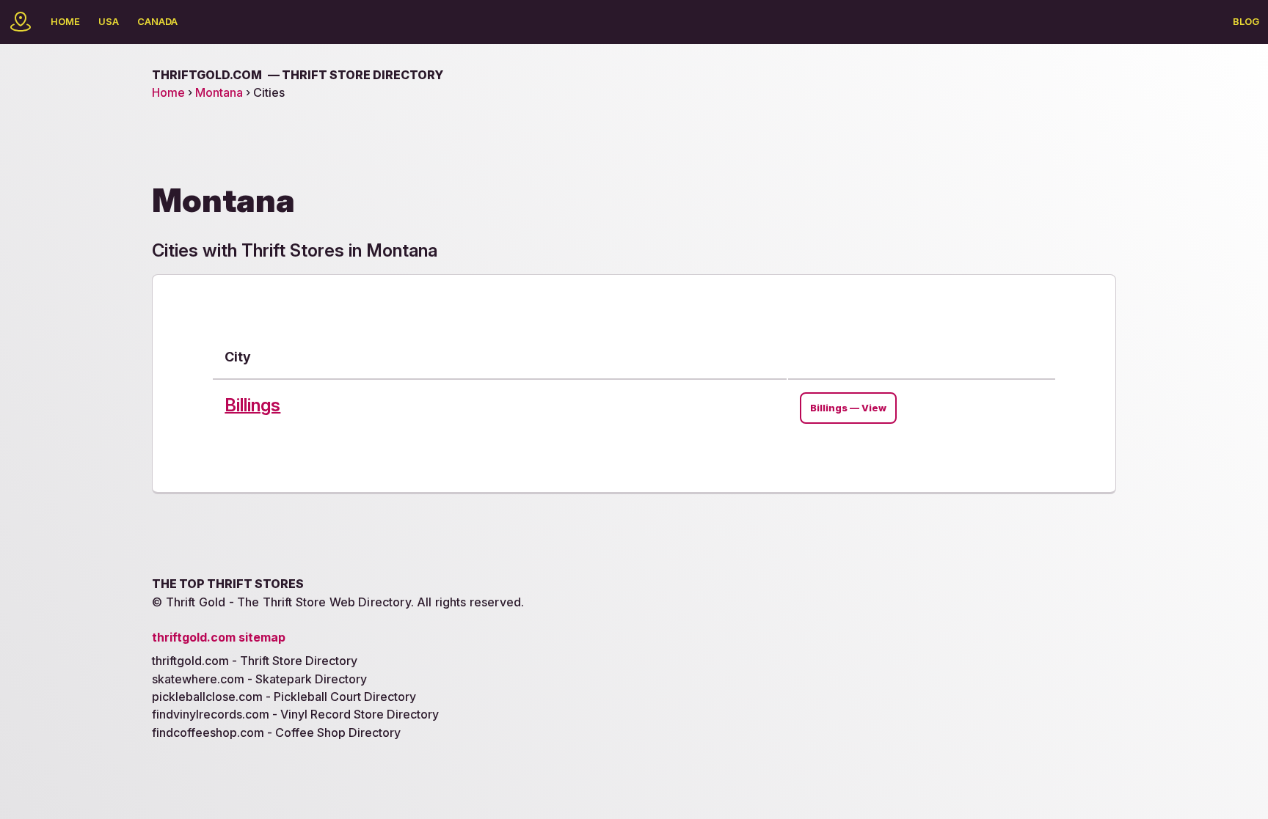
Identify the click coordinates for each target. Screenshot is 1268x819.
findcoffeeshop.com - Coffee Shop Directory (276, 732)
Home (65, 21)
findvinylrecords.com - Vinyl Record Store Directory (295, 714)
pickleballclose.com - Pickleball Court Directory (284, 696)
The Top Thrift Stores (228, 583)
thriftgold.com (297, 74)
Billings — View (848, 408)
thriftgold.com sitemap (218, 637)
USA (108, 21)
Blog (1246, 21)
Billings (252, 405)
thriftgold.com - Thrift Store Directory (254, 660)
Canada (157, 21)
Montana (219, 92)
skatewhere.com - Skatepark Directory (259, 679)
